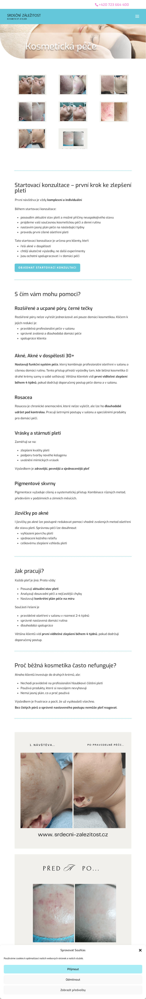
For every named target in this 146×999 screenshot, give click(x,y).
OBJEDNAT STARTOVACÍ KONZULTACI (47, 267)
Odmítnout (73, 980)
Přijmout (73, 969)
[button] (140, 950)
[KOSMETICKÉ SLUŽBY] (31, 94)
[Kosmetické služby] (73, 848)
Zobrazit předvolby (73, 990)
